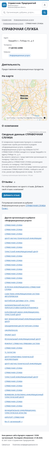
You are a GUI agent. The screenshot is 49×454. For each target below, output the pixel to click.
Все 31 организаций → (13, 421)
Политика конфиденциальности (25, 444)
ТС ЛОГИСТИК (10, 352)
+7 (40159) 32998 (15, 48)
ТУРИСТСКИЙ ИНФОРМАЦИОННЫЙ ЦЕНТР (21, 251)
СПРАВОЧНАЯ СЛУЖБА (13, 225)
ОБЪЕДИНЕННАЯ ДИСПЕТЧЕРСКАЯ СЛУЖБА (22, 326)
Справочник (7, 20)
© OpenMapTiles (21, 118)
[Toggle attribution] (44, 117)
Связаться (6, 444)
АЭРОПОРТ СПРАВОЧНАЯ (14, 417)
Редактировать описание (36, 132)
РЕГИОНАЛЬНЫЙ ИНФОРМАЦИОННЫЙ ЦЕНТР (23, 339)
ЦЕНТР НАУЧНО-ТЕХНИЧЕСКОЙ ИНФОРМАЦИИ (23, 238)
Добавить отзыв (11, 195)
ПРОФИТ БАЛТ (10, 335)
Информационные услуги (24, 20)
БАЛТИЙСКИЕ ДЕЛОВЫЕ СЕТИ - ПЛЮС (20, 301)
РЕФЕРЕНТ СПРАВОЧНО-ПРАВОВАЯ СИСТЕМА (22, 343)
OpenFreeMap (10, 118)
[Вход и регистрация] (44, 4)
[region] (24, 99)
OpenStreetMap (38, 118)
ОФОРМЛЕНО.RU (11, 330)
